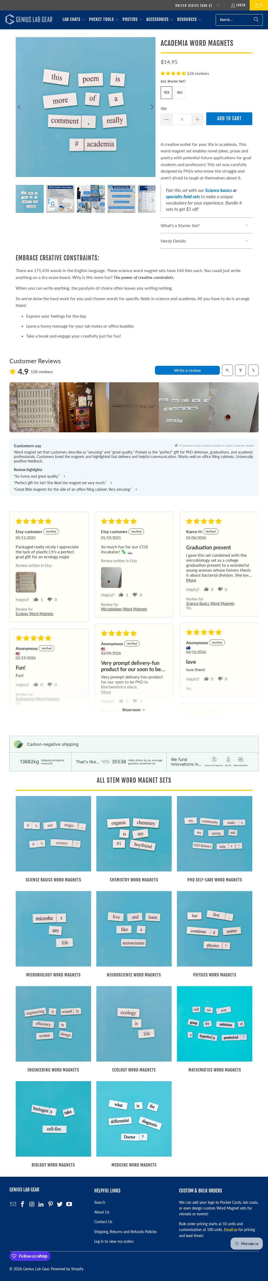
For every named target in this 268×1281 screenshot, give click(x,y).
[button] (74, 20)
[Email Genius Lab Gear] (13, 1204)
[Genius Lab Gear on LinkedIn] (41, 1204)
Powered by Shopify (67, 1269)
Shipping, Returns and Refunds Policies (125, 1231)
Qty (164, 108)
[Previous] (19, 107)
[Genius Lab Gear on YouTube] (69, 1204)
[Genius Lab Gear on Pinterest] (50, 1204)
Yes (166, 92)
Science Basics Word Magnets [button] (210, 603)
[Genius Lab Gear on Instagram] (32, 1204)
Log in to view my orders (114, 1241)
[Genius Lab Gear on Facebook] (22, 1204)
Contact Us (103, 1221)
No (180, 92)
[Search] (256, 20)
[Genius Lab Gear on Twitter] (60, 1204)
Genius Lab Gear (36, 1269)
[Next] (151, 107)
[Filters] (240, 370)
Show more (131, 710)
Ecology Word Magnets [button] (34, 613)
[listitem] (34, 407)
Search (99, 1202)
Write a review (187, 370)
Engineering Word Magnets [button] (37, 698)
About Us (101, 1212)
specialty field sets (183, 196)
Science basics (218, 190)
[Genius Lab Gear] (28, 19)
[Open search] (227, 370)
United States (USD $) (194, 6)
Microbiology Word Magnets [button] (124, 609)
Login (241, 5)
